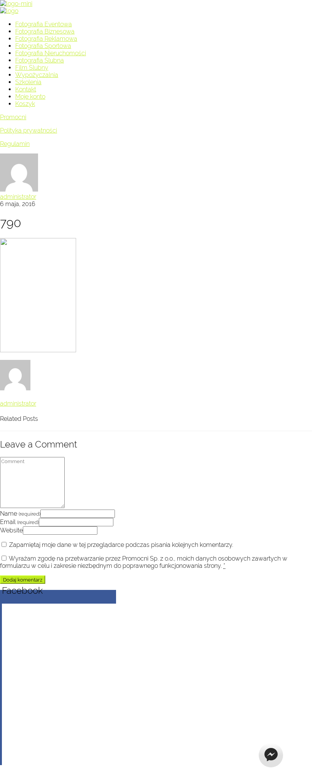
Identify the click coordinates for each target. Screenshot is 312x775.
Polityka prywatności (28, 130)
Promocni (13, 117)
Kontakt (25, 89)
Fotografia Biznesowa (45, 31)
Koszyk (25, 103)
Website (11, 530)
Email (19, 522)
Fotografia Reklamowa (46, 38)
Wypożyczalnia (36, 74)
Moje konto (30, 96)
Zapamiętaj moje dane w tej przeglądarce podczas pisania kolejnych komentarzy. (121, 544)
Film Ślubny (31, 67)
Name (20, 513)
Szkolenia (28, 82)
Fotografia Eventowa (43, 24)
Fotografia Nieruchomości (50, 53)
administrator (18, 196)
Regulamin (15, 143)
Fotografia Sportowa (43, 46)
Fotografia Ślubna (39, 60)
